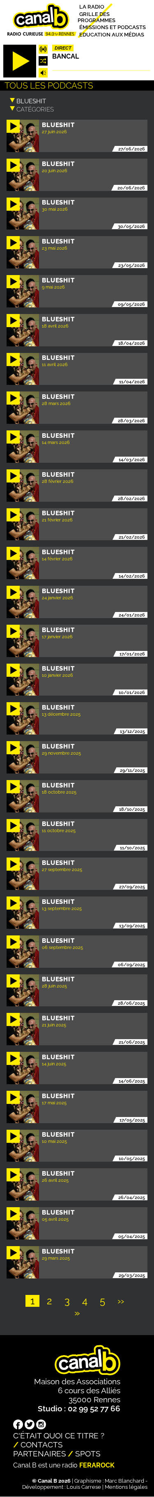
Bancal (65, 56)
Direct (63, 48)
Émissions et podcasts (112, 27)
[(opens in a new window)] (18, 1425)
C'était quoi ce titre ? (58, 1435)
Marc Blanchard (124, 1481)
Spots (88, 1453)
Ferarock (97, 1465)
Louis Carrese (84, 1487)
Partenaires (39, 1453)
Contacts (42, 1444)
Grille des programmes (96, 17)
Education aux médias (111, 34)
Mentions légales (126, 1487)
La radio (91, 7)
